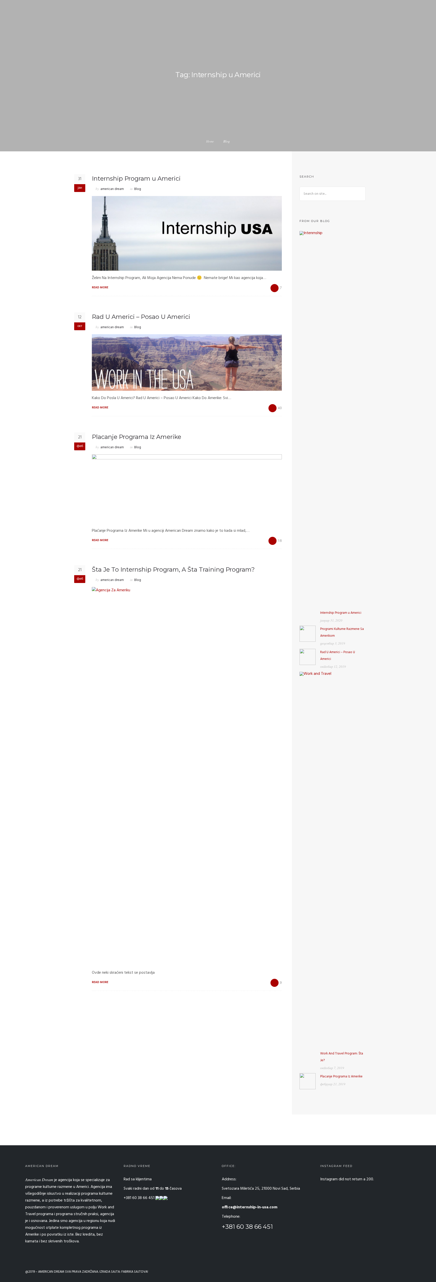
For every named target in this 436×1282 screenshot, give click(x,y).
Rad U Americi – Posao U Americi (141, 316)
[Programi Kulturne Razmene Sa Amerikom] (307, 633)
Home (210, 141)
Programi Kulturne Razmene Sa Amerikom (342, 632)
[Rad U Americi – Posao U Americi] (307, 657)
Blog (137, 189)
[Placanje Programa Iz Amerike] (307, 1081)
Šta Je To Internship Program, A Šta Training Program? (173, 569)
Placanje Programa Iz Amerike (136, 436)
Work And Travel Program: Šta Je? (341, 1057)
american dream (112, 189)
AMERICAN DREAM (51, 1271)
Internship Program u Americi (136, 178)
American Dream (39, 1179)
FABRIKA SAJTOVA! (134, 1271)
